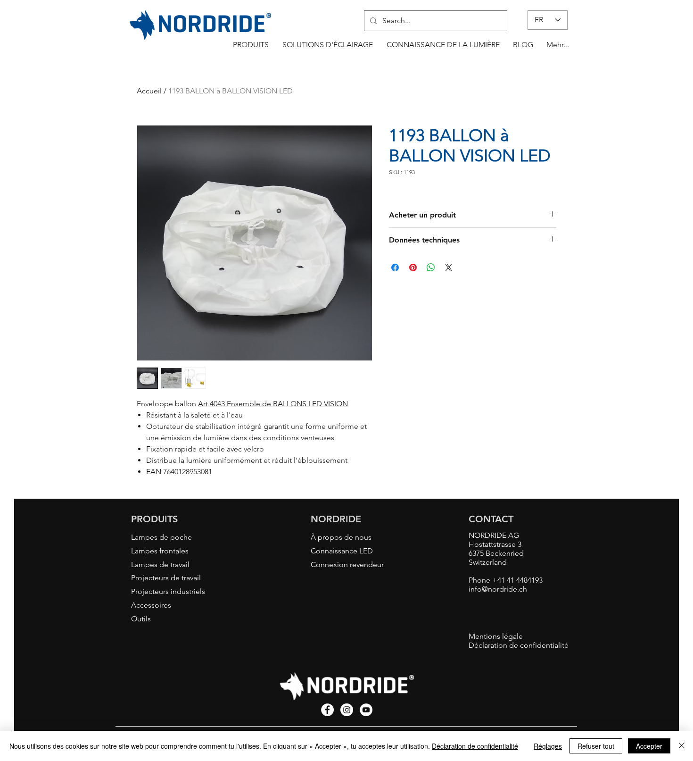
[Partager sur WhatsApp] (431, 267)
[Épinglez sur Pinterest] (413, 267)
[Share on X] (448, 267)
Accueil (149, 90)
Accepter (649, 746)
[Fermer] (681, 745)
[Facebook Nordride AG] (327, 709)
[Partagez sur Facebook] (395, 267)
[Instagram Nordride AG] (346, 709)
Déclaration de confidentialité (475, 746)
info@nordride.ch (498, 589)
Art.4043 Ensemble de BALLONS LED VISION (273, 403)
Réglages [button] (548, 746)
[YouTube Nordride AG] (366, 709)
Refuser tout (596, 746)
